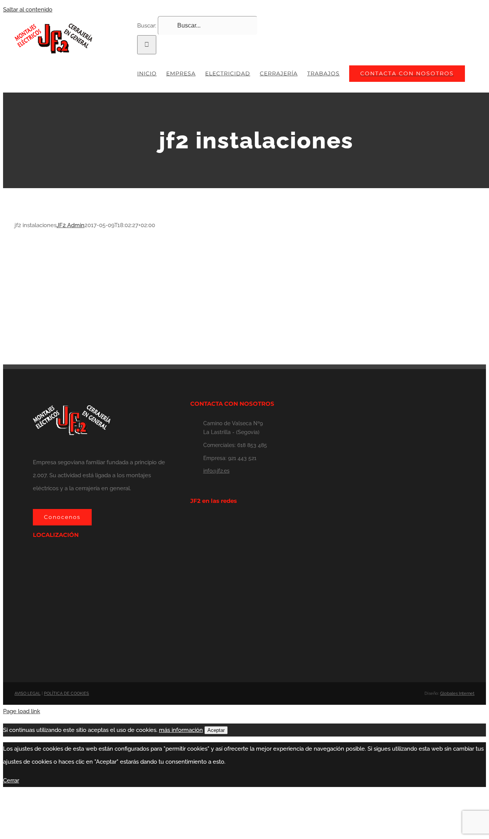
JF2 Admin (70, 225)
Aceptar (216, 730)
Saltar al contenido (27, 9)
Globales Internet (457, 693)
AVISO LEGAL (27, 693)
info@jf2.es (216, 471)
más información (181, 730)
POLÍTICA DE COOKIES (66, 693)
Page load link (21, 711)
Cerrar (11, 780)
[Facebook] (192, 522)
